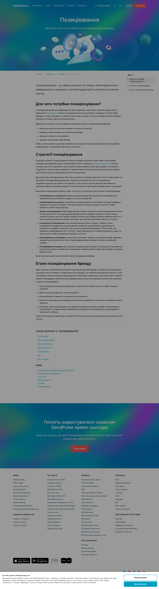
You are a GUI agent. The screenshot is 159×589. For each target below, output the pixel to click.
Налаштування (140, 578)
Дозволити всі (140, 584)
